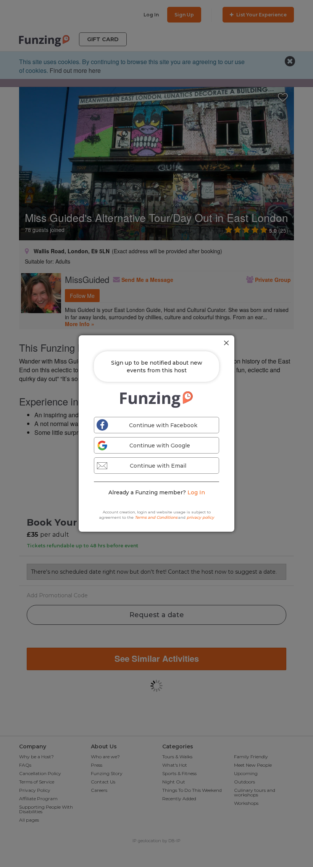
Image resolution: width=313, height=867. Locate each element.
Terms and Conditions (156, 517)
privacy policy (200, 517)
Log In (196, 492)
